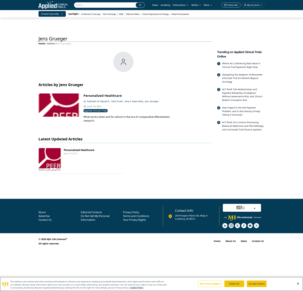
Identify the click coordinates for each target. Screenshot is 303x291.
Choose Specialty (50, 13)
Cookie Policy (136, 287)
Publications (179, 4)
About (42, 212)
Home (42, 43)
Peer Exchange (109, 14)
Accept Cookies (256, 283)
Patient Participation (180, 14)
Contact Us (45, 220)
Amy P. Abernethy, (134, 101)
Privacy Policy (131, 212)
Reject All (234, 283)
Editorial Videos (133, 14)
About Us (231, 241)
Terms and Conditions (136, 216)
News (155, 4)
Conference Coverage (90, 14)
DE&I (121, 14)
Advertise (44, 216)
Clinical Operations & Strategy (155, 14)
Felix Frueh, (117, 101)
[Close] (297, 283)
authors (51, 43)
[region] (151, 284)
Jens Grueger (152, 101)
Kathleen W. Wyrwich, (98, 101)
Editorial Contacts (91, 212)
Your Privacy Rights (134, 220)
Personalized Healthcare (79, 150)
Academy (165, 4)
